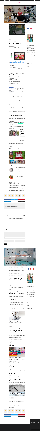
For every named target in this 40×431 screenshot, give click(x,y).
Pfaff (19, 370)
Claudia (7, 215)
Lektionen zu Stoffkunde (13, 122)
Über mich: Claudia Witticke (29, 301)
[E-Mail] (6, 32)
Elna (20, 370)
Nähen (18, 255)
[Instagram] (33, 0)
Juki (21, 370)
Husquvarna (23, 370)
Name (4, 237)
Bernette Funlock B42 (17, 405)
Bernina (17, 370)
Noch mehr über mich (29, 57)
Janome (18, 370)
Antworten (24, 215)
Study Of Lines (23, 135)
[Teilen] (6, 272)
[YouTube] (34, 0)
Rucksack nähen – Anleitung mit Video (30, 304)
